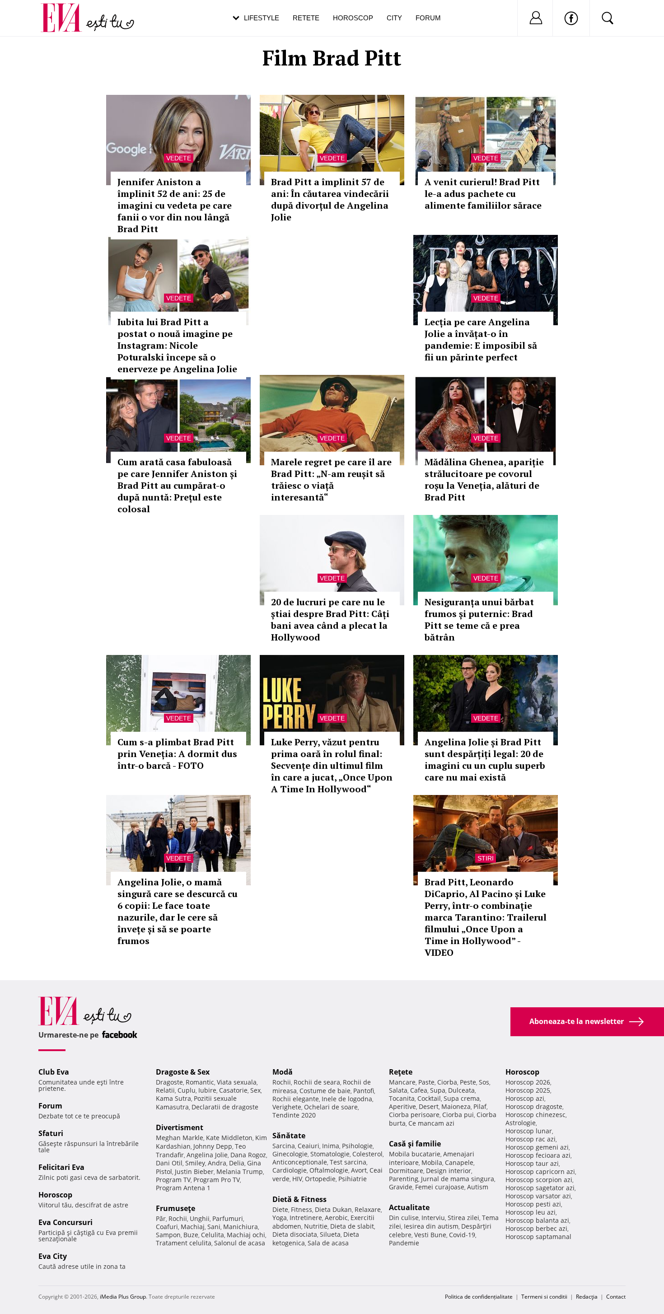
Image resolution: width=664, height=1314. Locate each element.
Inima (330, 1145)
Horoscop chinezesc (535, 1114)
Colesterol (367, 1154)
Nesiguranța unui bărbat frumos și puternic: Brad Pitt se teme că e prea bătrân (479, 619)
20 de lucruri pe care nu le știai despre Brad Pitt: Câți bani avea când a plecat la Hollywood (330, 619)
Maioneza (456, 1106)
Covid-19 (462, 1234)
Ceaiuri (308, 1145)
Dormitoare (406, 1170)
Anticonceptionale (299, 1162)
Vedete (178, 158)
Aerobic (336, 1217)
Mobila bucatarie (414, 1154)
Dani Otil (169, 1163)
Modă (282, 1072)
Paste (426, 1082)
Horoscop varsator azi (538, 1196)
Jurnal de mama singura (457, 1178)
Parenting (403, 1178)
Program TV (173, 1179)
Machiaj (193, 1226)
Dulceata (461, 1090)
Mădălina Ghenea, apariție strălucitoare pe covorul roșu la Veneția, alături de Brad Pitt (484, 479)
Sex (255, 1090)
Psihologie (357, 1145)
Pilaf (479, 1106)
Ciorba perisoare (414, 1114)
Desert (429, 1106)
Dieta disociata (294, 1234)
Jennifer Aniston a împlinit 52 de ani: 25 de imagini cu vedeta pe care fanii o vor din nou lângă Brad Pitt (174, 205)
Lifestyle (261, 18)
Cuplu (187, 1090)
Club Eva (53, 1072)
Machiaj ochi (246, 1234)
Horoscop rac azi (530, 1139)
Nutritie (315, 1226)
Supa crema (462, 1098)
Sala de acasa (328, 1243)
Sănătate (288, 1136)
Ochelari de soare (331, 1107)
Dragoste (169, 1082)
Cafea (418, 1090)
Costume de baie (325, 1090)
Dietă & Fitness (299, 1199)
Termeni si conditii (544, 1296)
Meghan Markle (179, 1137)
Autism (477, 1187)
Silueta (330, 1234)
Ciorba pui (458, 1114)
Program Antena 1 (183, 1187)
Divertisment (179, 1127)
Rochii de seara (317, 1082)
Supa (437, 1090)
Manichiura (240, 1226)
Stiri (485, 858)
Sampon (168, 1234)
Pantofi (363, 1090)
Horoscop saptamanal (538, 1236)
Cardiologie (289, 1170)
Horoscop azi (524, 1098)
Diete (280, 1209)
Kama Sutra (173, 1098)
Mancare (402, 1082)
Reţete (400, 1072)
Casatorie (233, 1090)
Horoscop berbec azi (536, 1228)
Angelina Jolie (207, 1154)
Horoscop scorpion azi (538, 1179)
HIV (297, 1178)
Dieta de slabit (352, 1226)
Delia (236, 1163)
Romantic (200, 1082)
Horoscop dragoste (533, 1106)
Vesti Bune (430, 1234)
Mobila (431, 1162)
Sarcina (283, 1145)
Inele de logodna (347, 1098)
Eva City (52, 1256)
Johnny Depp (212, 1146)
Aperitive (402, 1106)
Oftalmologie (328, 1170)
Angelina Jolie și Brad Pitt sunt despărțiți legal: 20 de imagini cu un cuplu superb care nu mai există (485, 759)
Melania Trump (239, 1171)
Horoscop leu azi (530, 1212)
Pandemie (404, 1243)
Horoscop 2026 (527, 1082)
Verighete (286, 1107)
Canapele (459, 1162)
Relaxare (368, 1209)
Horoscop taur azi (532, 1163)
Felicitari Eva (61, 1167)
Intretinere (306, 1217)
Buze (190, 1234)
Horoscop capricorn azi (540, 1171)
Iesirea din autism (431, 1226)
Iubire (207, 1090)
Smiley (195, 1163)
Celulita (212, 1234)
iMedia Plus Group (123, 1296)
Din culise (404, 1217)
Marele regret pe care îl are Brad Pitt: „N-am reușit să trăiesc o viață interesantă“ (331, 479)
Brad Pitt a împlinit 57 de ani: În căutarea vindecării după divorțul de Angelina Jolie (330, 199)
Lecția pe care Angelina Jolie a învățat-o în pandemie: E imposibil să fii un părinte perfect (481, 339)
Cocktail (429, 1098)
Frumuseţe (175, 1208)
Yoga (279, 1217)
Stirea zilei (463, 1217)
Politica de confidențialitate (479, 1296)
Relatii (165, 1090)
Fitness (301, 1209)
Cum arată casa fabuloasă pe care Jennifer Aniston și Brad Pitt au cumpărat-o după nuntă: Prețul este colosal (177, 485)
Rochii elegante (295, 1098)
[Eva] (66, 10)
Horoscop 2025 (527, 1090)
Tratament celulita (183, 1243)
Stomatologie (330, 1154)
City (394, 18)
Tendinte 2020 (294, 1115)
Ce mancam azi (431, 1123)
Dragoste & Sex (183, 1072)
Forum (428, 18)
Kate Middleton (229, 1137)
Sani (213, 1226)
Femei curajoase (439, 1187)
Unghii (200, 1218)
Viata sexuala (237, 1082)
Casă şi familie (415, 1144)
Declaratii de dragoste (225, 1107)
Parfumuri (227, 1218)
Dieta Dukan (333, 1209)
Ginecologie (290, 1154)
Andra (217, 1163)
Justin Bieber (194, 1171)
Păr (161, 1218)
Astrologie (520, 1122)
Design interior (448, 1170)
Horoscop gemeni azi (537, 1147)
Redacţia (587, 1296)
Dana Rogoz (248, 1154)
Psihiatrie (352, 1178)
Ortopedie (320, 1178)
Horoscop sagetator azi (540, 1187)
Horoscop (353, 18)
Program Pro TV (216, 1179)
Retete (306, 18)
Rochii (177, 1218)
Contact (616, 1296)
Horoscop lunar (528, 1131)
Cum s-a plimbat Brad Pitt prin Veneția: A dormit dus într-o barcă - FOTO (177, 754)
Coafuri (167, 1226)
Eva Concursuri (65, 1222)
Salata (398, 1090)
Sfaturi (50, 1133)
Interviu (433, 1217)
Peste (468, 1082)
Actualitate (409, 1207)
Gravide (400, 1187)
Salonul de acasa (239, 1243)
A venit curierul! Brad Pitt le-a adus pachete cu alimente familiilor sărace (483, 193)
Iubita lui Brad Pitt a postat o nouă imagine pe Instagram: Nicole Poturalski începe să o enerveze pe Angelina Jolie (177, 345)
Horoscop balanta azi (537, 1220)
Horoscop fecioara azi (537, 1155)
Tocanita (402, 1098)
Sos (484, 1082)
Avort (359, 1170)
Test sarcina (348, 1162)
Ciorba (447, 1082)
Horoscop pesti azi (533, 1204)
